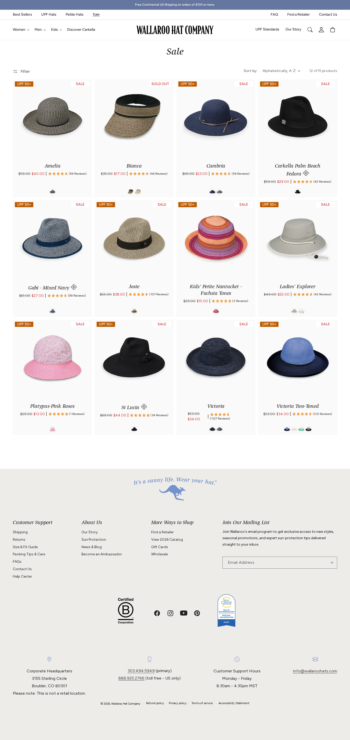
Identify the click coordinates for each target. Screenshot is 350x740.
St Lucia (131, 408)
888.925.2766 (131, 678)
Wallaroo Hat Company (125, 703)
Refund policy (155, 703)
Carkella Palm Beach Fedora (297, 170)
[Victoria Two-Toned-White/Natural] (294, 429)
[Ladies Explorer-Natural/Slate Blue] (301, 311)
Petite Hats (75, 14)
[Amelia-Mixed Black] (52, 192)
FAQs (17, 561)
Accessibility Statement (234, 703)
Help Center (22, 576)
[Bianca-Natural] (138, 192)
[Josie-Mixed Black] (134, 311)
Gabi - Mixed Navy (49, 288)
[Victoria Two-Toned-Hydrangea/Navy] (287, 429)
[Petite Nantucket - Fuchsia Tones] (216, 311)
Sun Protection (93, 539)
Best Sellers (22, 14)
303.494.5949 (141, 670)
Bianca (134, 166)
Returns (19, 539)
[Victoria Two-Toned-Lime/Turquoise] (301, 429)
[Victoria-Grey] (220, 429)
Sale (96, 14)
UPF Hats (48, 14)
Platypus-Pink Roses (52, 406)
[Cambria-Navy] (212, 192)
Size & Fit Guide (25, 547)
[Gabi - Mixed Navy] (52, 311)
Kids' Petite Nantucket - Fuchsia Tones (216, 290)
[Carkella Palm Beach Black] (298, 192)
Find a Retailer (298, 14)
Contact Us (328, 14)
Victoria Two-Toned (297, 406)
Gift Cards (159, 547)
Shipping (20, 532)
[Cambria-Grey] (220, 192)
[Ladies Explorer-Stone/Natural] (294, 311)
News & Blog (91, 547)
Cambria (216, 166)
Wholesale (159, 554)
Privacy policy (178, 703)
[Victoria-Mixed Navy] (212, 429)
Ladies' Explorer (297, 287)
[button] (21, 29)
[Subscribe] (331, 563)
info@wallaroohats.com (315, 671)
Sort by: (251, 71)
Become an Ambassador (101, 554)
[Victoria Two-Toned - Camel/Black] (308, 429)
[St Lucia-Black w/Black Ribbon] (134, 429)
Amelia (52, 166)
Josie (134, 287)
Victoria (215, 406)
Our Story (89, 532)
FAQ (274, 14)
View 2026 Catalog (167, 539)
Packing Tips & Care (29, 554)
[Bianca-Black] (131, 192)
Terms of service (202, 703)
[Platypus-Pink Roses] (52, 429)
